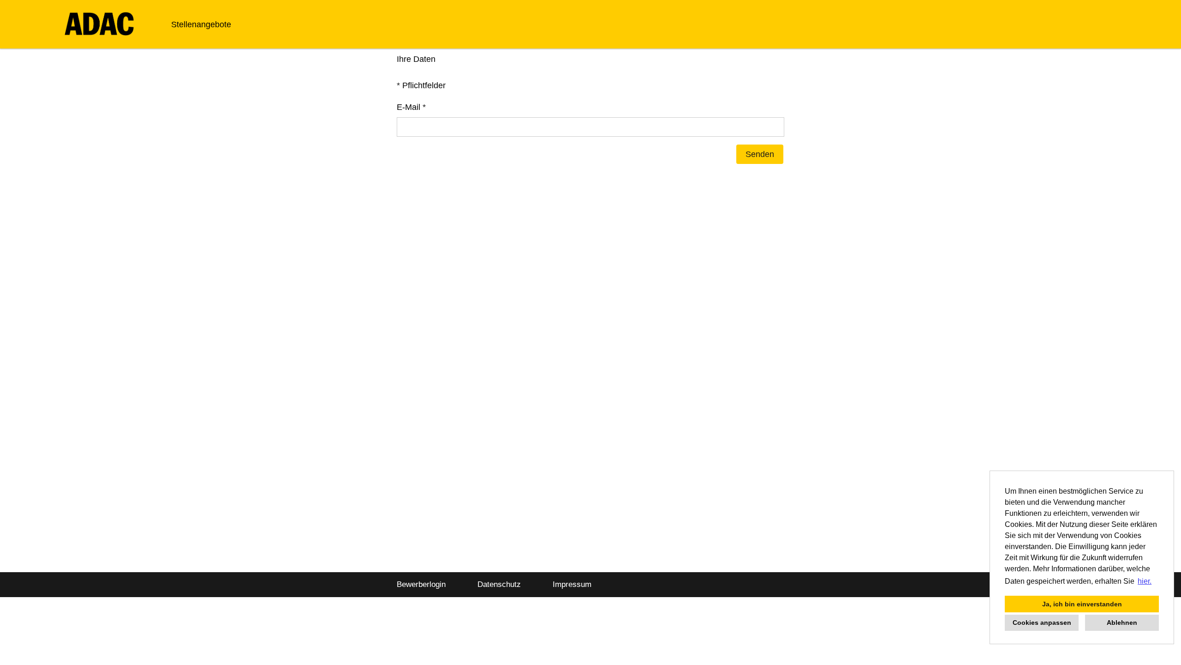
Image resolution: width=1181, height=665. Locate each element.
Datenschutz (499, 584)
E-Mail (411, 107)
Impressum (572, 584)
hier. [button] (1144, 581)
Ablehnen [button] (1122, 622)
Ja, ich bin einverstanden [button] (1082, 604)
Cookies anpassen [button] (1042, 622)
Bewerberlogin (421, 584)
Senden (760, 154)
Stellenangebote (201, 24)
